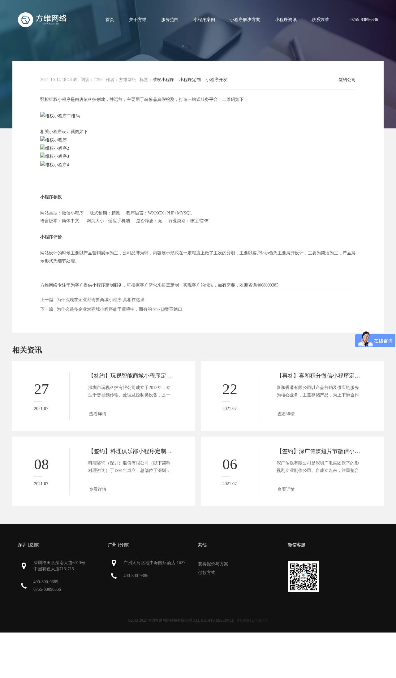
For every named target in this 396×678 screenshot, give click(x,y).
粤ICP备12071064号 (252, 620)
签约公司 (347, 80)
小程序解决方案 (245, 19)
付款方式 (206, 572)
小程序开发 (216, 79)
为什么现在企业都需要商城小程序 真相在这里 (100, 299)
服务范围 (170, 19)
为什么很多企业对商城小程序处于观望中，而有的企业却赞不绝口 (119, 309)
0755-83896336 (47, 589)
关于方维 (137, 19)
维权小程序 (163, 79)
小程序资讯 (286, 19)
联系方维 (320, 19)
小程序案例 (204, 19)
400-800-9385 (45, 582)
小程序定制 (190, 79)
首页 (109, 19)
